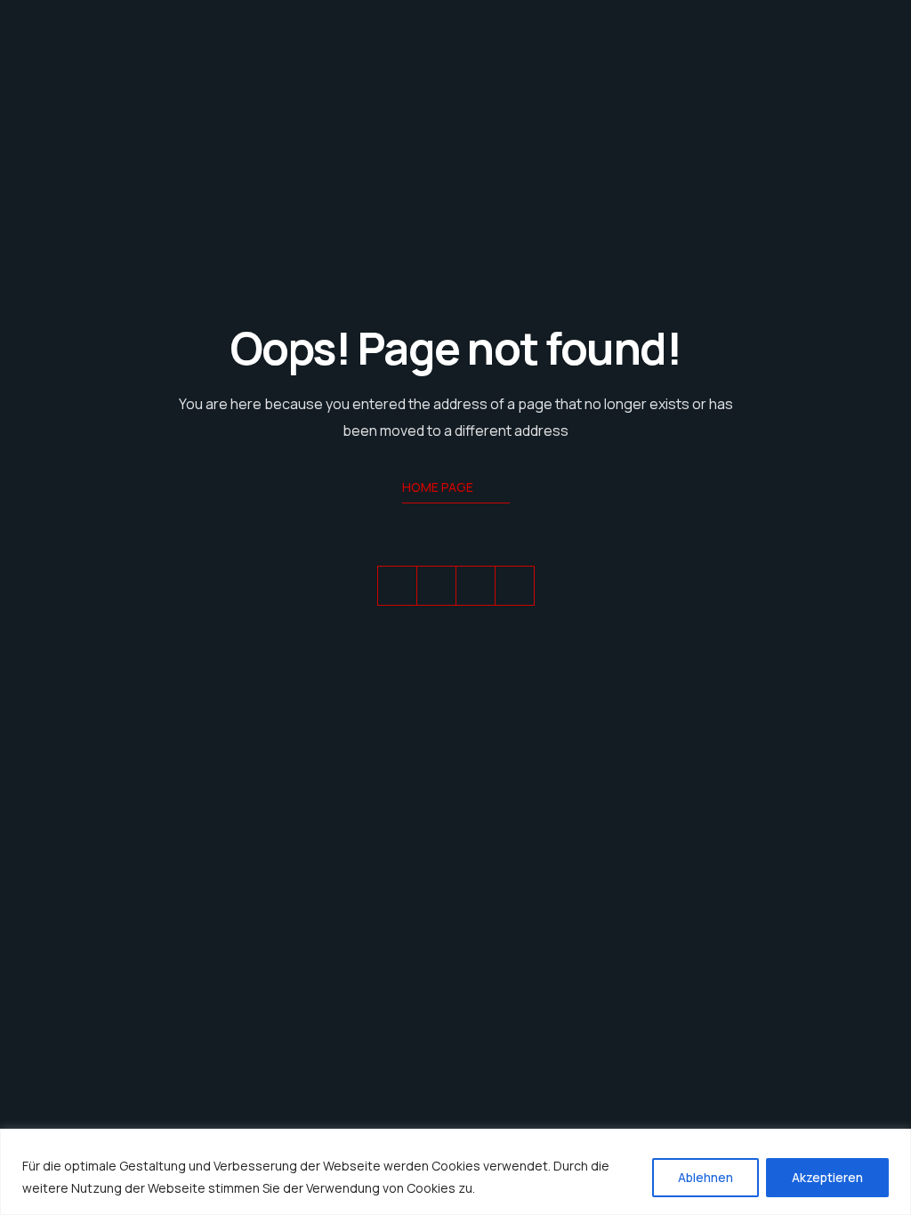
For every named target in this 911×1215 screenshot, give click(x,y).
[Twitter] (397, 586)
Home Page (437, 487)
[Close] (892, 1144)
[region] (455, 1172)
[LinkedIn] (475, 586)
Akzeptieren (827, 1177)
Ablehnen (705, 1177)
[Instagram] (515, 586)
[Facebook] (436, 586)
